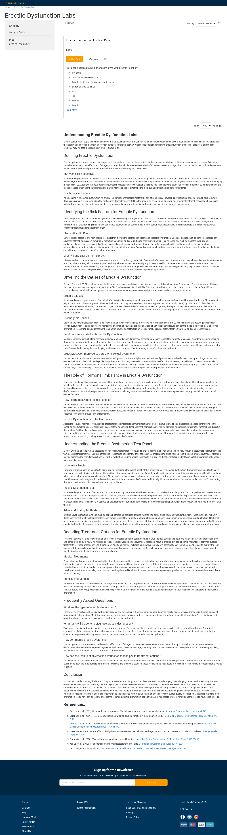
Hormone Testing (30, 817)
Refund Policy (132, 817)
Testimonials (28, 826)
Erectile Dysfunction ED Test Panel (89, 40)
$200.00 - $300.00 (19, 44)
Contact (26, 807)
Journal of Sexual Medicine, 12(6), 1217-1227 (160, 743)
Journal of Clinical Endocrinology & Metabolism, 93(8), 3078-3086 (166, 739)
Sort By (190, 23)
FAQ (24, 812)
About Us (26, 831)
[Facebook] (182, 816)
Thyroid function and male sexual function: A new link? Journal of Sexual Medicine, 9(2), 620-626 (139, 748)
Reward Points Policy (86, 807)
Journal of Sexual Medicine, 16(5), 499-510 (186, 711)
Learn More (71, 109)
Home (7, 7)
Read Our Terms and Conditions (141, 807)
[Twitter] (189, 816)
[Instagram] (196, 816)
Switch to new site (17, 3)
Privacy (129, 812)
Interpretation (28, 821)
